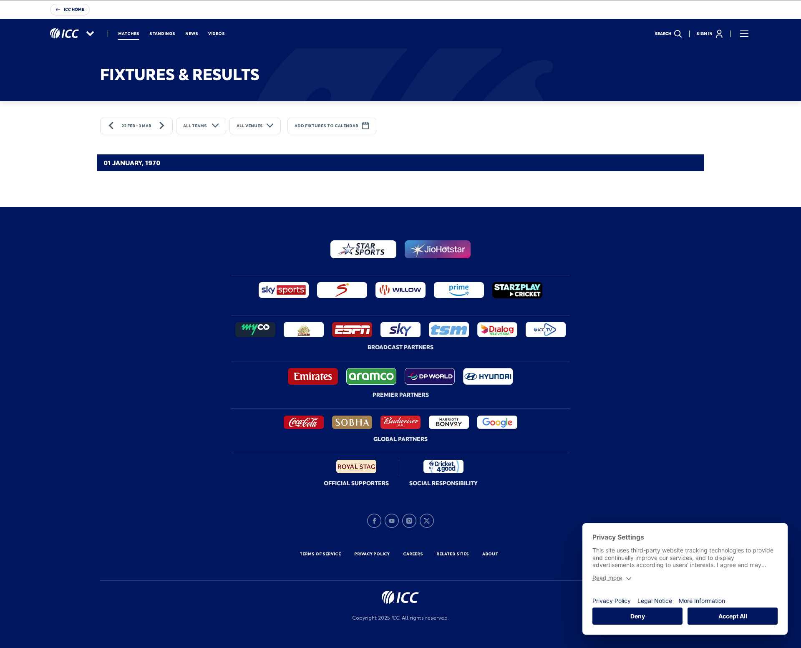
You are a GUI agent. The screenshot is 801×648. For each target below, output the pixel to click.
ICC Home (74, 9)
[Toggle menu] (744, 33)
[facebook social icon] (374, 521)
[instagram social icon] (409, 521)
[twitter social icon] (427, 521)
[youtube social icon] (392, 521)
